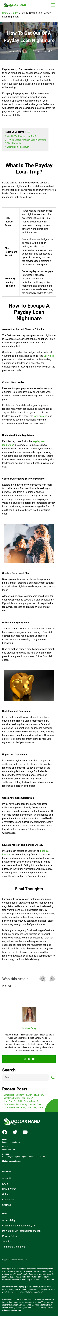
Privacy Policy (9, 1236)
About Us (7, 1178)
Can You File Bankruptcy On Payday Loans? (24, 1107)
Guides (14, 13)
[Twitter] (29, 1059)
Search (9, 1070)
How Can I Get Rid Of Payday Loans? (21, 1101)
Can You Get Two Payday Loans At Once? (23, 1104)
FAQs (5, 1183)
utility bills (49, 355)
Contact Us (8, 1199)
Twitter (14, 1132)
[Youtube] (33, 1059)
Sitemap (6, 1204)
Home (5, 13)
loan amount (40, 416)
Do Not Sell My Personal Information (21, 1230)
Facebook (4, 1132)
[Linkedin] (24, 1059)
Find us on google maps (11, 1161)
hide (28, 132)
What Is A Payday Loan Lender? (18, 1098)
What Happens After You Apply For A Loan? (24, 1095)
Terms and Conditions (13, 1246)
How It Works (9, 1189)
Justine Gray (14, 51)
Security (6, 1241)
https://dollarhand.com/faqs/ (31, 1292)
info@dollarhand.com (11, 1142)
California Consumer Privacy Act (19, 1225)
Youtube (25, 1132)
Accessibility (8, 1220)
